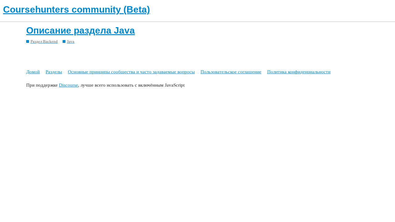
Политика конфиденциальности (299, 71)
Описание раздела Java (80, 30)
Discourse (68, 85)
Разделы (54, 71)
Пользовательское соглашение (231, 71)
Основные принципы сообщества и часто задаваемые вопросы (131, 71)
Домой (33, 71)
